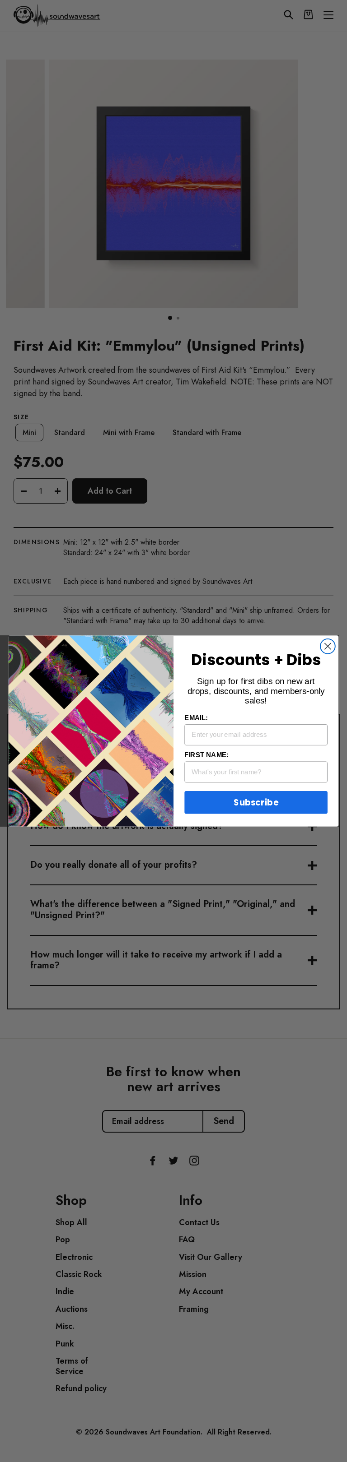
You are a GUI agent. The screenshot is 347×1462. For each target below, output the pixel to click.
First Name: (206, 755)
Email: (196, 718)
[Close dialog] (327, 646)
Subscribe (256, 802)
